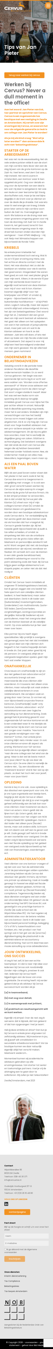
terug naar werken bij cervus (24, 75)
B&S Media (39, 1345)
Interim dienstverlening (15, 1276)
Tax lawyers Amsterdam (15, 1291)
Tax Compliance (12, 1281)
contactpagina (17, 1212)
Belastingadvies (11, 1286)
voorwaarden (31, 1342)
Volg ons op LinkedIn (15, 1199)
